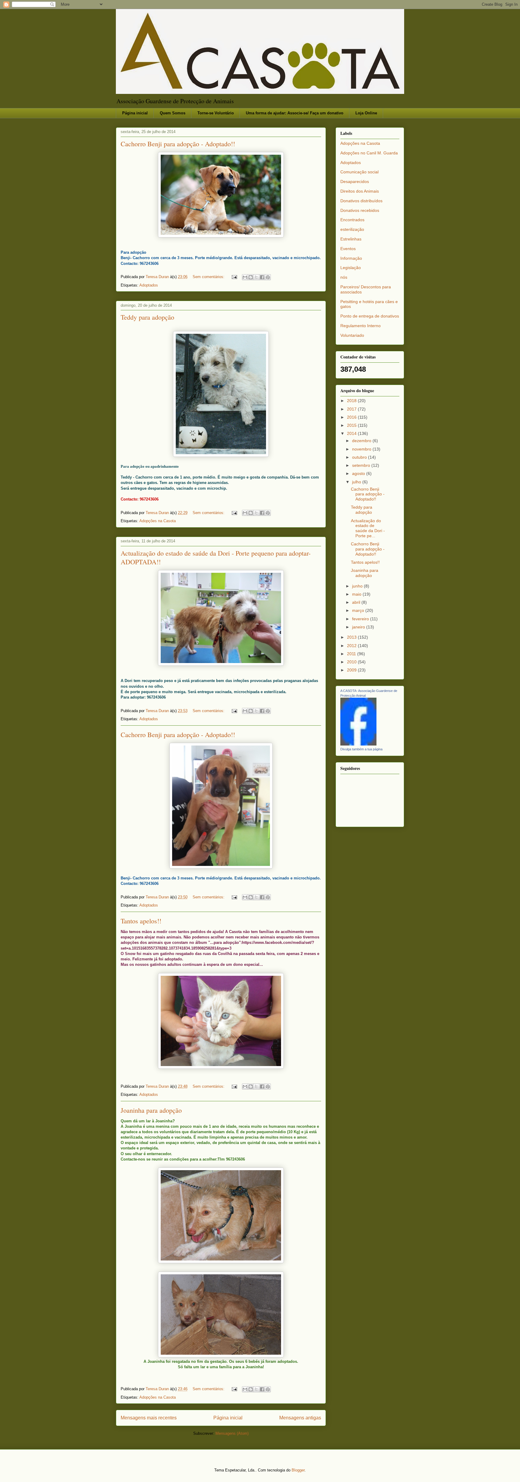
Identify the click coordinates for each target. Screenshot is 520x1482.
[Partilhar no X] (256, 277)
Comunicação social (359, 171)
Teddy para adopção (147, 317)
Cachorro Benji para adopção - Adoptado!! (178, 143)
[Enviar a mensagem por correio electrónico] (234, 276)
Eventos (348, 248)
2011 (352, 653)
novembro (362, 449)
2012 (352, 645)
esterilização (352, 229)
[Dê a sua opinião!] (251, 277)
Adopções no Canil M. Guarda (369, 152)
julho (357, 481)
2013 (352, 637)
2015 (352, 425)
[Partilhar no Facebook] (262, 277)
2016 (352, 417)
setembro (361, 465)
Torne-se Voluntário (215, 113)
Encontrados (352, 219)
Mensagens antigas (300, 1417)
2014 (352, 433)
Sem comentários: (209, 276)
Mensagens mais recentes (149, 1417)
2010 (352, 661)
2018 (352, 400)
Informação (351, 258)
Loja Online (366, 113)
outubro (360, 457)
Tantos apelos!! (141, 920)
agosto (359, 473)
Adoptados (148, 285)
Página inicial (135, 113)
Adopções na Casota (157, 521)
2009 (352, 670)
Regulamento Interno (360, 325)
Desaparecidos (354, 181)
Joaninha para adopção (151, 1110)
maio (357, 594)
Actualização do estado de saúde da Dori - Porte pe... (368, 528)
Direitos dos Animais (359, 191)
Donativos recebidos (359, 210)
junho (358, 586)
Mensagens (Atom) (232, 1433)
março (358, 610)
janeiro (359, 627)
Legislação (350, 267)
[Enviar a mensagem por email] (245, 277)
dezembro (362, 440)
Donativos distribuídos (361, 200)
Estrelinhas (350, 239)
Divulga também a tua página (361, 749)
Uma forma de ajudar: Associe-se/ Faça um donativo (294, 113)
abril (356, 602)
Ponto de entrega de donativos (369, 316)
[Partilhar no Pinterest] (268, 277)
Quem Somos (172, 113)
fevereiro (361, 618)
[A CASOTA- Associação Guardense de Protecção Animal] (358, 744)
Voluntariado (352, 335)
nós (343, 277)
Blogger (298, 1470)
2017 (352, 409)
